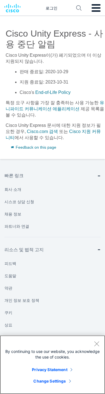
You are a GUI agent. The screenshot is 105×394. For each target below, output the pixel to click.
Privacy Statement (49, 369)
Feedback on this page (35, 147)
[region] (52, 364)
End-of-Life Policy (53, 92)
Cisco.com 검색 (42, 131)
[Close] (96, 343)
